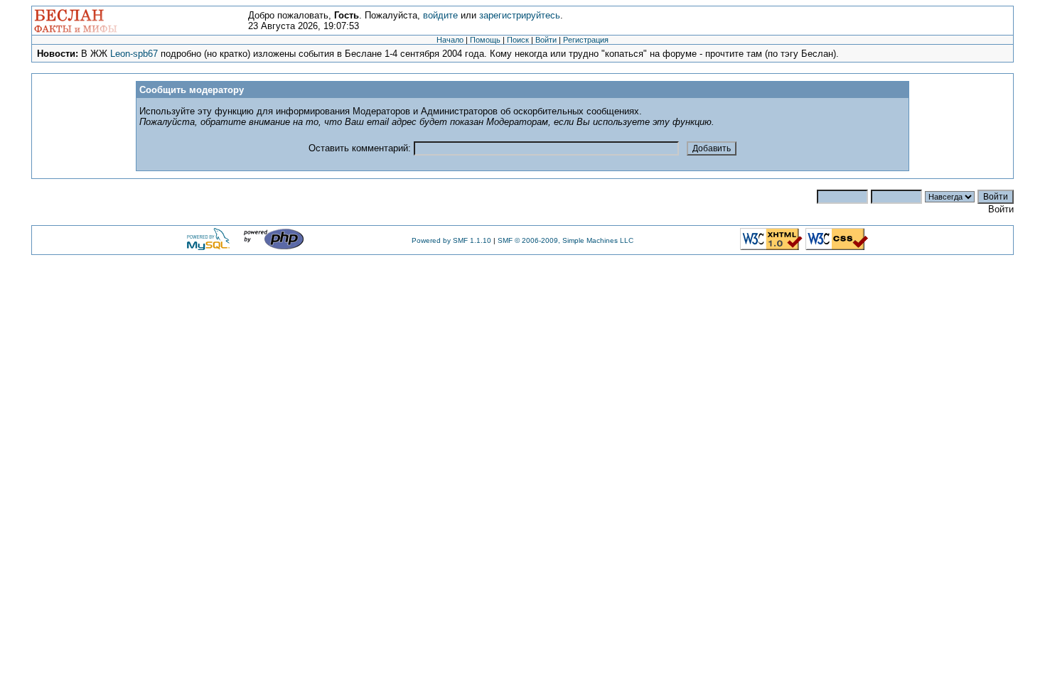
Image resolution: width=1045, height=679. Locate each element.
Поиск (518, 40)
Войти (546, 40)
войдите (440, 15)
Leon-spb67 (134, 53)
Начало (449, 40)
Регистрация (586, 40)
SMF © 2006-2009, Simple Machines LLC (565, 240)
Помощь (485, 40)
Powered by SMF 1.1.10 (451, 240)
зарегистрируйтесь (519, 15)
